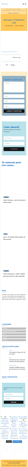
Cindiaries (13, 461)
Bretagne (19, 9)
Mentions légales (21, 465)
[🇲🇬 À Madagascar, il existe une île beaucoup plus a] (5, 421)
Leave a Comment (19, 25)
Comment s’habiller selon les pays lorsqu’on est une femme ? (17, 369)
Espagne (6, 197)
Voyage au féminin (12, 365)
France (14, 9)
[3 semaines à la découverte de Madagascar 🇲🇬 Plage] (14, 421)
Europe (10, 9)
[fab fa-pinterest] (14, 454)
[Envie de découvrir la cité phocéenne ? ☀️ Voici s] (23, 433)
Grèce (5, 234)
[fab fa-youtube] (11, 449)
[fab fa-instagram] (6, 449)
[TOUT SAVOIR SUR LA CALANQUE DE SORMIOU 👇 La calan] (5, 433)
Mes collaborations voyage (9, 465)
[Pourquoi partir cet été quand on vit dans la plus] (14, 433)
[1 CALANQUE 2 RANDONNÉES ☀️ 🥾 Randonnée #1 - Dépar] (23, 421)
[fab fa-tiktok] (17, 449)
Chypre (10, 350)
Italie (10, 357)
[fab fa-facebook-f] (22, 449)
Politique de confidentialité (14, 462)
